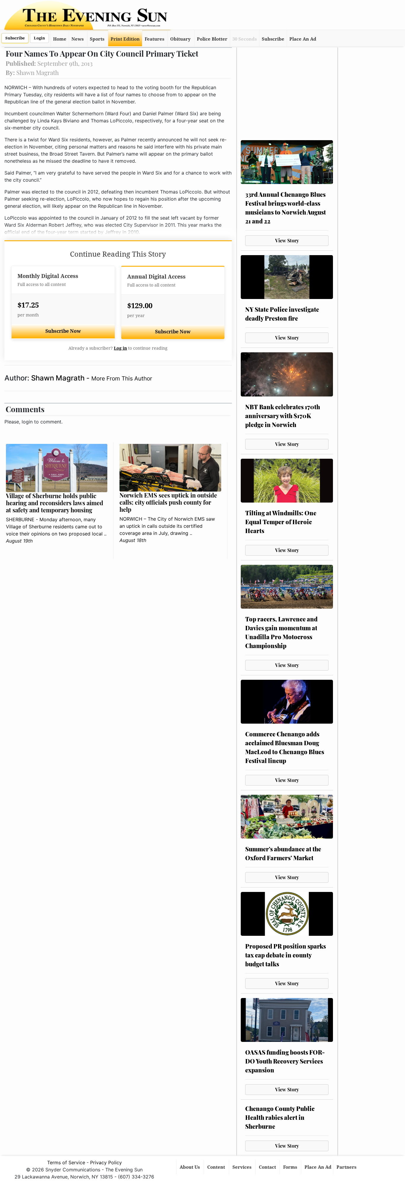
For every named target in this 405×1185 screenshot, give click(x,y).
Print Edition (125, 39)
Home (59, 39)
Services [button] (242, 1167)
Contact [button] (268, 1167)
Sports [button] (97, 39)
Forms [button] (290, 1167)
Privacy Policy (106, 1162)
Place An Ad (302, 39)
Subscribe (15, 38)
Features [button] (154, 39)
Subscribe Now (63, 331)
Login (39, 38)
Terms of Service (66, 1162)
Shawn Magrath (58, 378)
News (77, 39)
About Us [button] (190, 1167)
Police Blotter (212, 39)
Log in (120, 348)
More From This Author (121, 378)
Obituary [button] (180, 39)
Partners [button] (347, 1167)
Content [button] (216, 1167)
